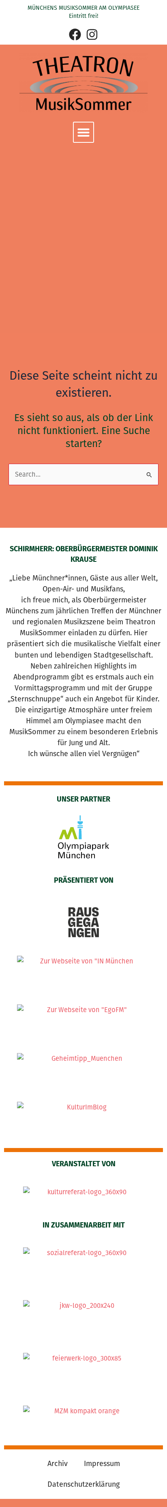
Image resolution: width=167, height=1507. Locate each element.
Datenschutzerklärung (83, 1484)
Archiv (57, 1463)
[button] (83, 132)
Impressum (102, 1463)
